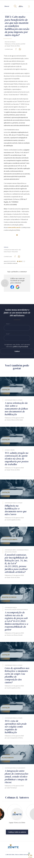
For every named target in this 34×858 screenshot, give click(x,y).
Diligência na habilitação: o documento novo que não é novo (16, 510)
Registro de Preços (10, 42)
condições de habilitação (11, 249)
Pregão (12, 450)
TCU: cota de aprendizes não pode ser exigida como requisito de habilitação (16, 726)
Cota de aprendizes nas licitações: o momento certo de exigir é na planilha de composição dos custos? (17, 675)
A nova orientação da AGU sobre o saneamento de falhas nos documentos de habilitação (16, 409)
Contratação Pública (11, 400)
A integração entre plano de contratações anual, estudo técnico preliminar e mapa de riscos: (16, 776)
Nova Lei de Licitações (11, 552)
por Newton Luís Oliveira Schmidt (13, 635)
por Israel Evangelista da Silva (12, 520)
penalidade (15, 251)
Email (7, 334)
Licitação (19, 400)
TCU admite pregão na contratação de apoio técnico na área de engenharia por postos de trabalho (16, 458)
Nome (7, 324)
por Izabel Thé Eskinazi (11, 788)
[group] (17, 814)
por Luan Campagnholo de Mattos (14, 738)
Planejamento (21, 768)
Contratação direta (10, 550)
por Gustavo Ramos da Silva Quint (14, 420)
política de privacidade (20, 346)
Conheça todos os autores (17, 832)
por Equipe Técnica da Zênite (12, 46)
